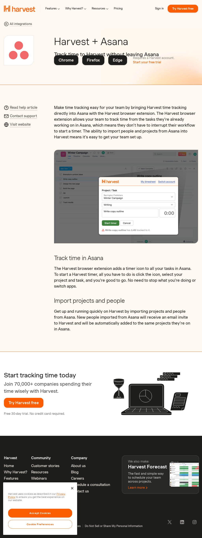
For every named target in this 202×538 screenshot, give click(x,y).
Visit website (20, 124)
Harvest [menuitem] (10, 458)
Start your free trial (147, 62)
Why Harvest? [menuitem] (15, 472)
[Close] (72, 488)
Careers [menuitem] (77, 478)
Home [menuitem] (9, 466)
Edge (118, 60)
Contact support (23, 116)
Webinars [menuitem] (39, 478)
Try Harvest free (183, 8)
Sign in (159, 8)
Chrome (66, 60)
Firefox (93, 60)
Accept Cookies (40, 513)
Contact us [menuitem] (80, 491)
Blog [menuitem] (75, 472)
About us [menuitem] (78, 466)
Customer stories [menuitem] (45, 466)
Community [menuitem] (41, 458)
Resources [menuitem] (39, 472)
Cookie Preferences (40, 524)
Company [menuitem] (79, 458)
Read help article (23, 107)
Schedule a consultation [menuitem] (90, 485)
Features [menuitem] (11, 478)
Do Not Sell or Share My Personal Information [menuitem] (114, 526)
